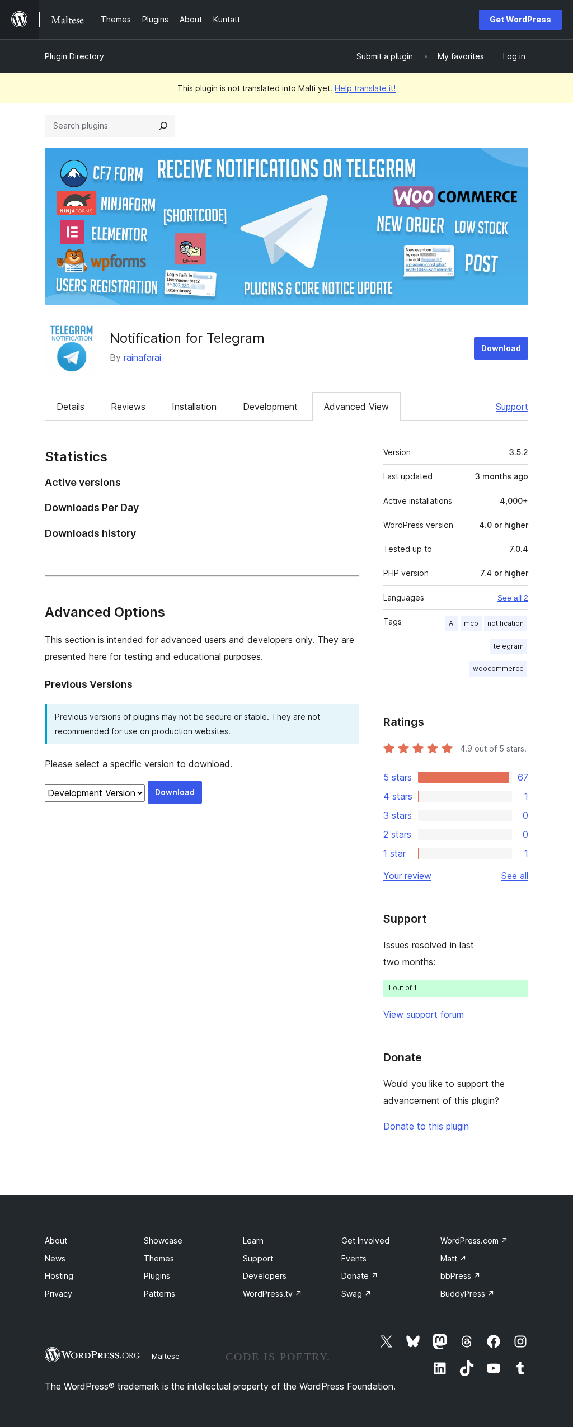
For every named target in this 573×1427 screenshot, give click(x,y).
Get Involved (365, 1240)
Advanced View (356, 406)
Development (270, 406)
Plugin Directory (74, 56)
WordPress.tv (272, 1293)
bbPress (460, 1275)
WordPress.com (474, 1240)
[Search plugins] (163, 126)
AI (452, 623)
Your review (407, 875)
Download (501, 348)
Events (354, 1258)
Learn (253, 1240)
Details (70, 406)
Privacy (58, 1293)
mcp (471, 623)
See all (514, 875)
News (55, 1258)
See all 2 (512, 597)
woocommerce (498, 668)
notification (505, 623)
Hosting (59, 1275)
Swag (356, 1293)
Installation (194, 406)
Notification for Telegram (187, 338)
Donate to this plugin (426, 1126)
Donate (359, 1275)
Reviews (128, 406)
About (56, 1240)
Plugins (157, 1275)
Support (512, 406)
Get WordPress (520, 19)
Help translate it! (365, 88)
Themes (159, 1258)
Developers (264, 1275)
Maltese (166, 1356)
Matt (453, 1258)
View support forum (423, 1014)
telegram (509, 646)
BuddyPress (467, 1293)
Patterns (159, 1293)
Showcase (163, 1240)
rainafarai (142, 357)
